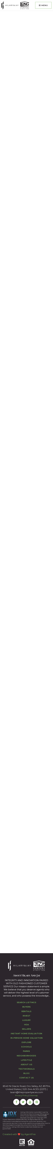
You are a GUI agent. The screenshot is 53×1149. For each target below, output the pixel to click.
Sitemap (34, 1095)
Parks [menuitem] (26, 1051)
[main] (26, 482)
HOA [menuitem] (26, 1024)
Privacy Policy (21, 1095)
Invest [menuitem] (26, 1016)
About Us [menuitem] (26, 1064)
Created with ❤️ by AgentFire (19, 1134)
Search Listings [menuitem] (26, 1002)
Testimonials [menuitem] (26, 1069)
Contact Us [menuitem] (26, 1077)
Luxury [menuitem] (26, 1020)
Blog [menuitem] (26, 1073)
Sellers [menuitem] (26, 1029)
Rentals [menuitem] (26, 1011)
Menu (44, 5)
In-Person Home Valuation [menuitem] (26, 1038)
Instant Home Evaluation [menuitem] (26, 1033)
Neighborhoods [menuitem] (26, 1055)
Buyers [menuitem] (26, 1007)
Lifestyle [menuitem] (26, 1060)
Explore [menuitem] (26, 1042)
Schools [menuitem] (26, 1047)
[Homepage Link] (15, 5)
